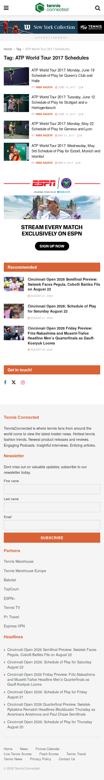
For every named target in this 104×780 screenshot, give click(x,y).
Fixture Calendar (48, 748)
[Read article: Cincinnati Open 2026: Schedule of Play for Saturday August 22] (14, 311)
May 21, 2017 (66, 135)
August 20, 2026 (41, 349)
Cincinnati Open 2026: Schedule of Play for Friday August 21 (47, 694)
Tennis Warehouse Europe (25, 570)
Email (8, 517)
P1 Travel (11, 616)
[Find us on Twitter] (13, 382)
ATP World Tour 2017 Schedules (47, 49)
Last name (11, 499)
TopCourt (11, 588)
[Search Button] (97, 7)
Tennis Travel (76, 753)
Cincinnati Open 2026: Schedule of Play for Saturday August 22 (62, 308)
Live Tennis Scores (18, 753)
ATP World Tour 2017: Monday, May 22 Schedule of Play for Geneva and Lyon (63, 126)
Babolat (10, 579)
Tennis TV (12, 607)
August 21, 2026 (41, 296)
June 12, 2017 (66, 114)
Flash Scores (49, 753)
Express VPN (14, 625)
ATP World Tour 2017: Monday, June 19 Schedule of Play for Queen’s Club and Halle (63, 75)
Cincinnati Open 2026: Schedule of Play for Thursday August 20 (49, 724)
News (24, 748)
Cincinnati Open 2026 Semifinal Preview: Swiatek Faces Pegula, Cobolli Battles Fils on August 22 (64, 284)
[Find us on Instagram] (23, 382)
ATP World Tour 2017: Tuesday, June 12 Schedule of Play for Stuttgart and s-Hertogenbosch (63, 102)
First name (11, 481)
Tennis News (13, 758)
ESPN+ (9, 598)
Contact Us (67, 758)
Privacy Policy (40, 758)
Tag (18, 49)
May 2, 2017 (65, 163)
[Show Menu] (6, 7)
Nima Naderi (44, 87)
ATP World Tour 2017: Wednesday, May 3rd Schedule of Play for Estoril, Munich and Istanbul (66, 151)
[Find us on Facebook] (5, 382)
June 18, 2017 (66, 87)
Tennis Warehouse (19, 561)
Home (8, 49)
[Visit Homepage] (51, 8)
